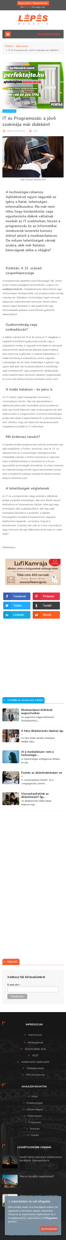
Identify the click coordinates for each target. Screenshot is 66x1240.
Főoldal (8, 46)
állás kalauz (22, 46)
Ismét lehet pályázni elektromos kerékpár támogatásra (41, 1158)
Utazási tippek (35, 1109)
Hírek (35, 1096)
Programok (34, 1122)
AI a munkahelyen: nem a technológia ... (37, 753)
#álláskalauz (9, 547)
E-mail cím (14, 984)
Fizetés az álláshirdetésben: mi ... (41, 774)
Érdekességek (35, 1103)
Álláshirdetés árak (35, 1049)
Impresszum (35, 1034)
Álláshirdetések (48, 34)
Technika (35, 1128)
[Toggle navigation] (8, 34)
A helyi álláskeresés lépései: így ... (42, 732)
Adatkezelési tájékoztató (35, 1062)
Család (35, 1135)
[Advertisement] (33, 652)
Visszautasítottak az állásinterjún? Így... (35, 795)
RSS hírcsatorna (35, 1074)
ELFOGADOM (49, 1229)
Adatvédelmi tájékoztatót (36, 1214)
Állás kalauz (35, 1115)
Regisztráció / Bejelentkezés (33, 3)
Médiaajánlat (35, 1042)
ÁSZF (35, 1055)
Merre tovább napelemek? (37, 1176)
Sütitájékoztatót (17, 1218)
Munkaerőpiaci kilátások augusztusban (37, 711)
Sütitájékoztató (35, 1068)
